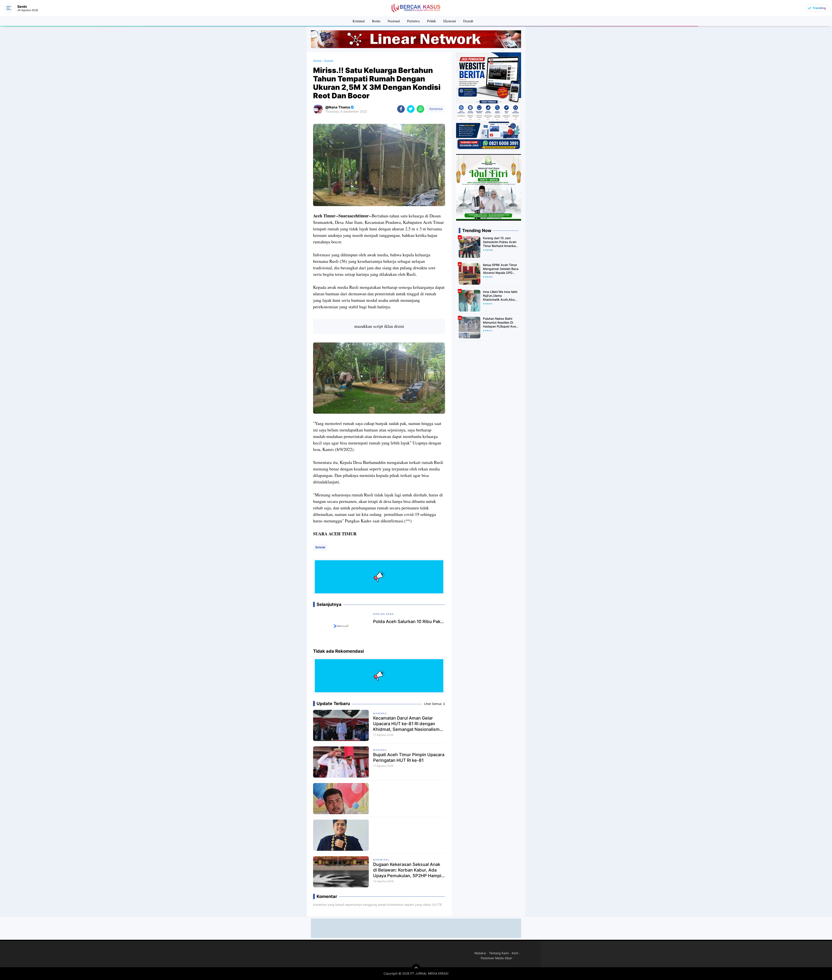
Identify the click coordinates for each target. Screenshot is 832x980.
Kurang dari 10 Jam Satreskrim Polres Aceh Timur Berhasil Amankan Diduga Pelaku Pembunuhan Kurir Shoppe (500, 242)
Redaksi (480, 953)
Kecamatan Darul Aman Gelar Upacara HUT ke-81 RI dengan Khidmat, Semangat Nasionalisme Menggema (407, 723)
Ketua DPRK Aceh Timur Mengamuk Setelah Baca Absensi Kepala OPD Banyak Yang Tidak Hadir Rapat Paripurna (500, 269)
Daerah (381, 713)
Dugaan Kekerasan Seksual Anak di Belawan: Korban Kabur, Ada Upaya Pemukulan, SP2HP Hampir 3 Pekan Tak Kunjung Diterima (408, 870)
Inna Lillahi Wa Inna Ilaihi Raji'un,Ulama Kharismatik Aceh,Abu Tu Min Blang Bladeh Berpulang (500, 296)
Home (317, 61)
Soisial (320, 547)
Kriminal (359, 21)
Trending (819, 8)
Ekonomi (449, 21)
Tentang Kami (499, 953)
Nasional (394, 21)
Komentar (436, 109)
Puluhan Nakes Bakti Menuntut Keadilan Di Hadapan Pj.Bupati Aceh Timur (500, 323)
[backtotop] (416, 968)
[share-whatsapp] (420, 109)
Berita (376, 21)
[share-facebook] (401, 109)
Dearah (468, 21)
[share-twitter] (410, 109)
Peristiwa (413, 21)
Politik (431, 21)
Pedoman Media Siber (496, 958)
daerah (381, 750)
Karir (515, 953)
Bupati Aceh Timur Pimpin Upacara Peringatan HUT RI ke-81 (408, 757)
